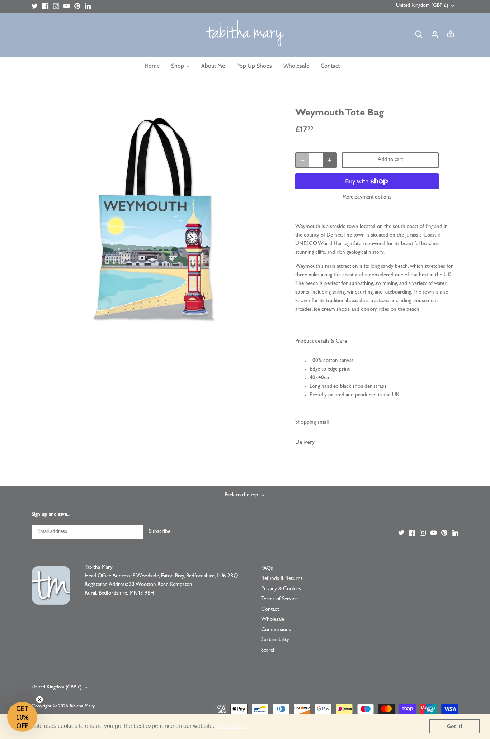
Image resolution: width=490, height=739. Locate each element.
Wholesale (272, 620)
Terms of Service (279, 599)
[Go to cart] (450, 34)
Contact (270, 609)
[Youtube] (66, 6)
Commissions (276, 630)
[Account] (435, 34)
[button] (22, 717)
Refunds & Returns (282, 579)
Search (268, 650)
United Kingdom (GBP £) (422, 6)
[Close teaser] (39, 699)
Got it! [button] (454, 726)
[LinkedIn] (88, 6)
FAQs (267, 569)
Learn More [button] (231, 726)
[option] (157, 220)
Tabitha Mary (82, 706)
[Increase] (329, 160)
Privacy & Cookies (281, 589)
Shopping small (312, 422)
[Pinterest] (77, 6)
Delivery (305, 442)
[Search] (419, 34)
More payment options (367, 197)
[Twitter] (35, 6)
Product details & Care (321, 341)
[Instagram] (56, 6)
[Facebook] (45, 6)
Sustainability (275, 640)
